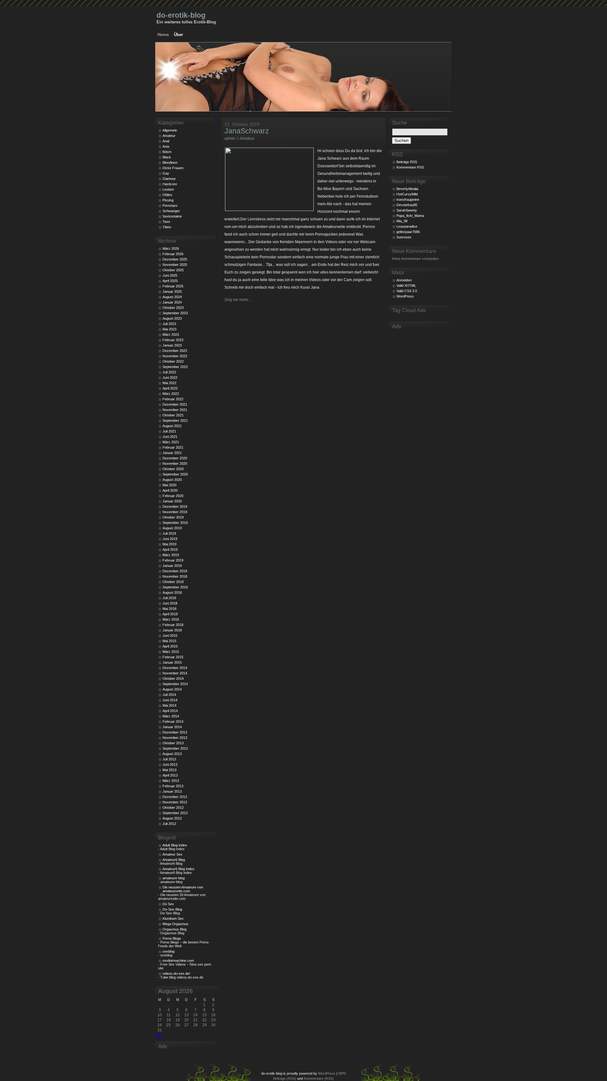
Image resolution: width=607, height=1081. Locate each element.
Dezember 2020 (174, 458)
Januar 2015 (172, 662)
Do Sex (168, 904)
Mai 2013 (169, 770)
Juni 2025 (169, 275)
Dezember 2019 (174, 506)
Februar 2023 (172, 340)
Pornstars (170, 205)
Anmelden (404, 280)
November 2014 (174, 673)
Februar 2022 (172, 399)
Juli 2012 (169, 824)
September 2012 (175, 813)
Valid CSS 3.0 (406, 291)
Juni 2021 (169, 437)
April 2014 (170, 711)
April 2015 (170, 646)
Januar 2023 (172, 345)
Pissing (168, 200)
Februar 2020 (172, 496)
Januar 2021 (172, 453)
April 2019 (170, 549)
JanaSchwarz (246, 131)
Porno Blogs (171, 938)
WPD (342, 1073)
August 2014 (172, 689)
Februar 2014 (172, 721)
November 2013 (174, 738)
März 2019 (170, 555)
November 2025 (174, 265)
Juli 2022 (169, 372)
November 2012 (174, 802)
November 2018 (174, 576)
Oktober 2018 (173, 582)
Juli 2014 (169, 695)
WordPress (405, 296)
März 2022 (170, 394)
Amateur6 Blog (173, 860)
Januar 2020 (172, 501)
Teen (166, 222)
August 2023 (172, 318)
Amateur (247, 138)
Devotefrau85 (406, 205)
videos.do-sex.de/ (176, 973)
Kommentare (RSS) (319, 1078)
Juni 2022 (169, 377)
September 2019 (175, 523)
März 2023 (170, 334)
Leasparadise (406, 226)
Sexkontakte (172, 216)
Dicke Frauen (172, 168)
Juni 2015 (169, 635)
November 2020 (174, 463)
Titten (166, 227)
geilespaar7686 (408, 232)
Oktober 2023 (173, 308)
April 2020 (170, 490)
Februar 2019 (172, 560)
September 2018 (175, 587)
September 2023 (175, 313)
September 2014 (175, 684)
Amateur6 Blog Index (178, 869)
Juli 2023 (169, 324)
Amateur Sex (172, 854)
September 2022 (175, 367)
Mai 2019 (169, 544)
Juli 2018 (169, 598)
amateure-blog (173, 878)
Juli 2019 (169, 533)
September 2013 (175, 748)
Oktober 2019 (173, 517)
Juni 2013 (169, 764)
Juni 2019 (169, 539)
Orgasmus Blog (174, 929)
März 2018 (170, 619)
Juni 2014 (169, 700)
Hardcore (169, 184)
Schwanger (171, 211)
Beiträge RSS (406, 162)
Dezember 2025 (174, 259)
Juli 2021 (169, 431)
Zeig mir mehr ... (238, 300)
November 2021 (174, 410)
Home (163, 34)
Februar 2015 (172, 657)
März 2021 (170, 442)
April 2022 (170, 388)
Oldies (167, 195)
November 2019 (174, 512)
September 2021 (175, 420)
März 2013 (170, 781)
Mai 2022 (169, 383)
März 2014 (170, 716)
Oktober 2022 (173, 361)
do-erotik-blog (180, 15)
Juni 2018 (169, 603)
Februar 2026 (172, 254)
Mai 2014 (169, 705)
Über (178, 34)
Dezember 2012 (174, 797)
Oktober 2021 (173, 415)
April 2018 (170, 614)
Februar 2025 (172, 286)
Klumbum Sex (173, 918)
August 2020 (172, 480)
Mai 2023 (169, 329)
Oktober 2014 (173, 678)
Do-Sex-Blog (172, 909)
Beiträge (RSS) (284, 1078)
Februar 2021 (172, 447)
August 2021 (172, 426)
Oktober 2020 (173, 469)
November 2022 (174, 356)
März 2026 (170, 248)
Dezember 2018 (174, 571)
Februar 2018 (172, 625)
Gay (165, 173)
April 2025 (170, 281)
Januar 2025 (172, 291)
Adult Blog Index (174, 845)
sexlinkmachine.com (178, 960)
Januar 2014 (172, 727)
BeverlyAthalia (407, 189)
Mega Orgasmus (175, 924)
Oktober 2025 (173, 270)
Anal (165, 141)
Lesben (168, 189)
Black (166, 157)
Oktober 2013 (173, 743)
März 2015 (170, 652)
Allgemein (169, 130)
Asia (165, 146)
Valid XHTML (406, 285)
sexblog (168, 951)
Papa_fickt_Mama (410, 216)
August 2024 (172, 297)
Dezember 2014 (174, 668)
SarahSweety (406, 210)
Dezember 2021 (174, 404)
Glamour (169, 179)
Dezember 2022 (174, 351)
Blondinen (169, 162)
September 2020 (175, 474)
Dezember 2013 (174, 732)
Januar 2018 (172, 630)
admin (229, 138)
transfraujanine (407, 199)
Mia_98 (402, 221)
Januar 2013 (172, 791)
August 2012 (172, 818)
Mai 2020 (169, 485)
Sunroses (403, 237)
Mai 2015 (169, 641)
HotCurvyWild (407, 194)
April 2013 (170, 775)
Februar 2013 (172, 786)
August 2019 (172, 528)
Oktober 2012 (173, 807)
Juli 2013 (169, 759)
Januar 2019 (172, 566)
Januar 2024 (172, 302)
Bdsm (166, 152)
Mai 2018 (169, 609)
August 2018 (172, 592)
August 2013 (172, 754)
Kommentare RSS (410, 167)
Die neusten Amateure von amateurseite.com (182, 889)
